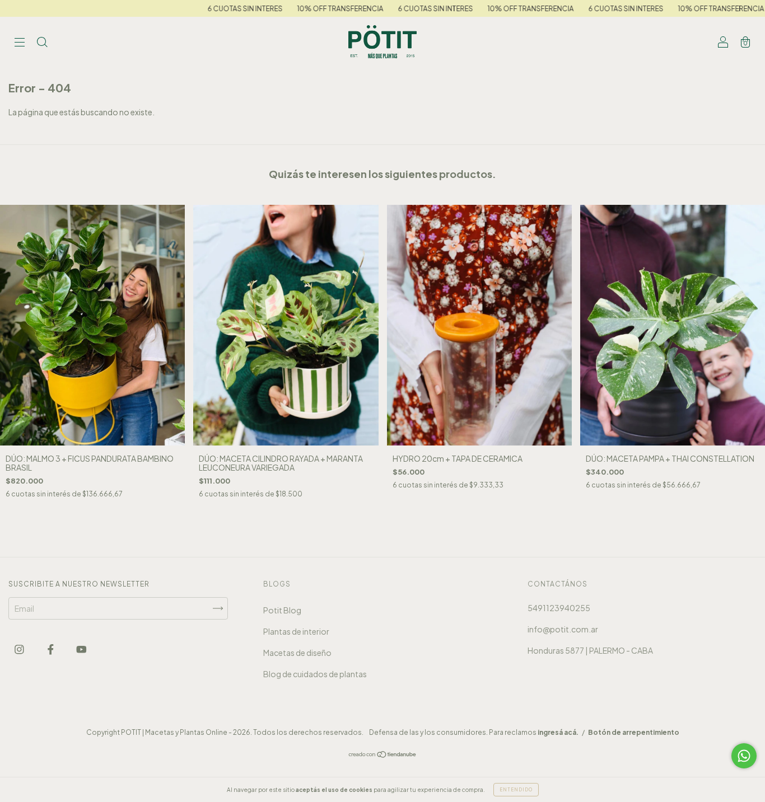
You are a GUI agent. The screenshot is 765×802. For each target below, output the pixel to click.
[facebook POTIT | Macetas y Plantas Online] (51, 649)
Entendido (516, 789)
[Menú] (19, 42)
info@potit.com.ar (563, 629)
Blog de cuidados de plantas (315, 674)
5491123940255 (559, 608)
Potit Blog (282, 610)
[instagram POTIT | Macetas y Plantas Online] (19, 649)
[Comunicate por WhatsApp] (744, 755)
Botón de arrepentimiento (633, 732)
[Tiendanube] (383, 755)
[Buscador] (42, 42)
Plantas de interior (296, 631)
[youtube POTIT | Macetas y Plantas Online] (81, 649)
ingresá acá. (558, 732)
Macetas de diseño (297, 653)
